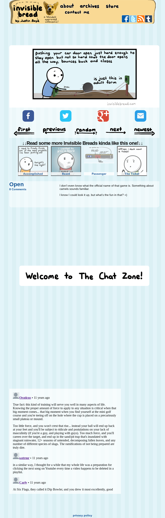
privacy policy (82, 515)
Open (16, 184)
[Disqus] (65, 335)
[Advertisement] (82, 34)
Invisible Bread (27, 11)
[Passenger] (99, 154)
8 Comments (17, 189)
